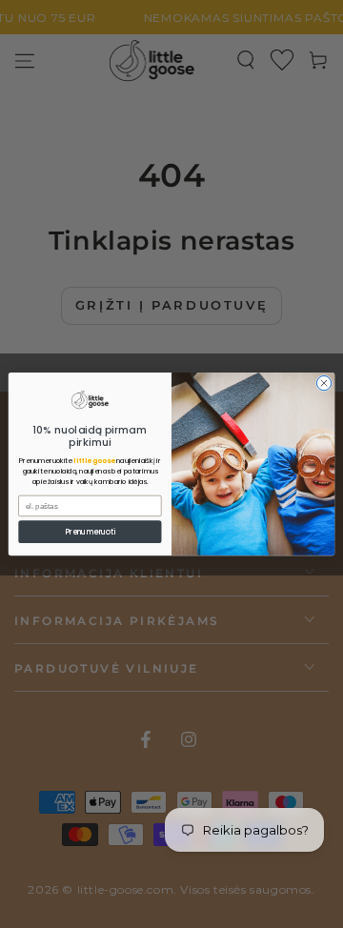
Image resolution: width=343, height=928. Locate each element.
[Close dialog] (323, 382)
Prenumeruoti (90, 531)
